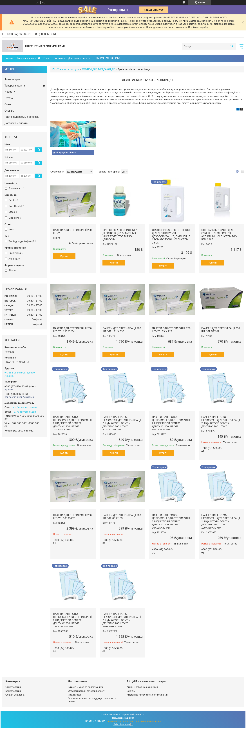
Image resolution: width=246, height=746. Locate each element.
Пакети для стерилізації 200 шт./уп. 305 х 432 (72, 517)
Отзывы (10, 110)
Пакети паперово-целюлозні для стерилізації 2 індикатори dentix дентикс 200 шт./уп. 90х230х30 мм (121, 423)
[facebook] (238, 109)
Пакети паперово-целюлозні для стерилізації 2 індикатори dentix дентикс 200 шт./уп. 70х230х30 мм (72, 423)
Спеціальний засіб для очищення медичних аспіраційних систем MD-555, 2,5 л (219, 235)
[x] (241, 109)
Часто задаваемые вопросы (22, 116)
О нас (46, 58)
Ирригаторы (74, 694)
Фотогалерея (12, 79)
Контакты (59, 58)
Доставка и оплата (79, 58)
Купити (64, 256)
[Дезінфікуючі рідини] (73, 134)
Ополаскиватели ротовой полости (86, 691)
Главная (8, 58)
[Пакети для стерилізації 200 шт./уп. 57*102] (221, 299)
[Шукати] (232, 46)
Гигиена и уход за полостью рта (85, 687)
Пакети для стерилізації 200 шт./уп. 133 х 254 (72, 330)
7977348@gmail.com (24, 411)
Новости (10, 91)
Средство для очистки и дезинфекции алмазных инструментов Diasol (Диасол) (119, 235)
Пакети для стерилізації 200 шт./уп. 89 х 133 (121, 517)
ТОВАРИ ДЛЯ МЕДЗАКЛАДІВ (98, 69)
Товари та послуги (68, 69)
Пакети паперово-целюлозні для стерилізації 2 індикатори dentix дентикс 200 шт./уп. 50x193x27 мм (171, 423)
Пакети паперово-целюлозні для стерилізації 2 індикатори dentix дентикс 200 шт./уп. (220, 421)
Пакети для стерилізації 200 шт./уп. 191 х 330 (121, 330)
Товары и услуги (26, 58)
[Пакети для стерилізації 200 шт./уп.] (73, 201)
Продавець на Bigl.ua (123, 718)
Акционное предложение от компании (147, 694)
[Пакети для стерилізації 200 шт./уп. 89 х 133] (122, 486)
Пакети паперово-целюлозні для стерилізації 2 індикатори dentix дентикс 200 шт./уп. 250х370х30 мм (121, 620)
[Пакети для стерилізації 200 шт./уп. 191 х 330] (122, 299)
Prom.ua (140, 714)
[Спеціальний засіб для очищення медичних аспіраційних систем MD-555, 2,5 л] (221, 201)
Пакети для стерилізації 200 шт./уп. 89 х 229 (171, 330)
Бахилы (131, 691)
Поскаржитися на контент (120, 721)
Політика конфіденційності (148, 721)
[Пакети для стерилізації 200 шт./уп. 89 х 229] (172, 299)
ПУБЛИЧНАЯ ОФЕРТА (107, 58)
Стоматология (13, 687)
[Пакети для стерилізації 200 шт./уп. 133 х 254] (73, 299)
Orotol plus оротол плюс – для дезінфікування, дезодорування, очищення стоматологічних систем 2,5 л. (172, 236)
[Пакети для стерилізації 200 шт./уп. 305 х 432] (73, 486)
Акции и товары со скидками (142, 687)
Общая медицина (14, 694)
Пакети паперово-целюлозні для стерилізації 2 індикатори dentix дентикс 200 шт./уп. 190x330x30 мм (220, 521)
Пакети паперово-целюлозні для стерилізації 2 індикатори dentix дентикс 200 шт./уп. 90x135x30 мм (171, 521)
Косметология (13, 691)
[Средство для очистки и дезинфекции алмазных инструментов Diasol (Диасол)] (122, 201)
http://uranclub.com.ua (24, 407)
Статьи (9, 97)
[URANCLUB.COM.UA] (12, 46)
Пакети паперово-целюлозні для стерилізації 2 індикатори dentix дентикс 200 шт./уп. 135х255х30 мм (72, 620)
